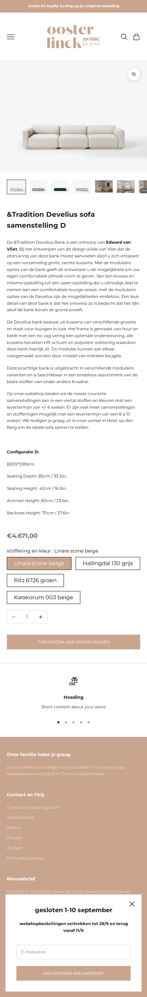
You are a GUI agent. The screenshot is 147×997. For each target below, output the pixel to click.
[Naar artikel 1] (16, 187)
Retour (14, 827)
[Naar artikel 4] (82, 187)
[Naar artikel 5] (103, 186)
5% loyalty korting (25, 858)
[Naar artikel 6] (125, 187)
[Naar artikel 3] (60, 187)
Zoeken (14, 847)
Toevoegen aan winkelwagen (74, 642)
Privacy (14, 837)
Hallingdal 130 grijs (108, 563)
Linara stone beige (39, 563)
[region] (73, 693)
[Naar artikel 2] (38, 187)
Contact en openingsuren (33, 807)
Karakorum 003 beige (43, 597)
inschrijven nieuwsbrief (73, 973)
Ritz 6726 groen (35, 580)
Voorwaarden (21, 817)
